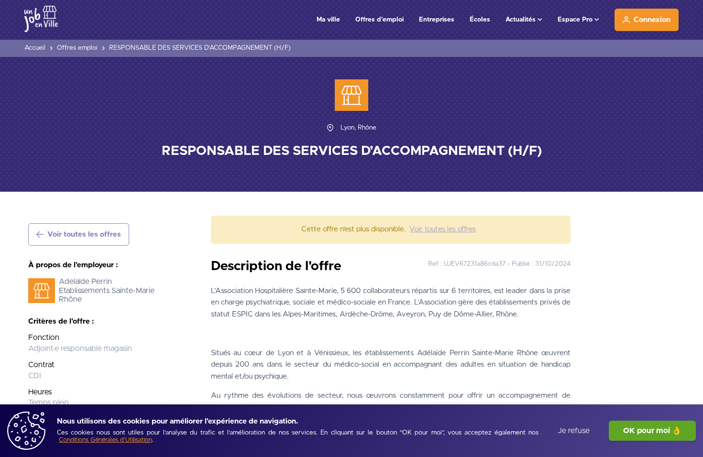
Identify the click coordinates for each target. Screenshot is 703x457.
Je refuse (574, 431)
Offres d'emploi (379, 19)
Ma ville (328, 19)
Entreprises (436, 19)
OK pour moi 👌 (652, 431)
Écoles (480, 19)
